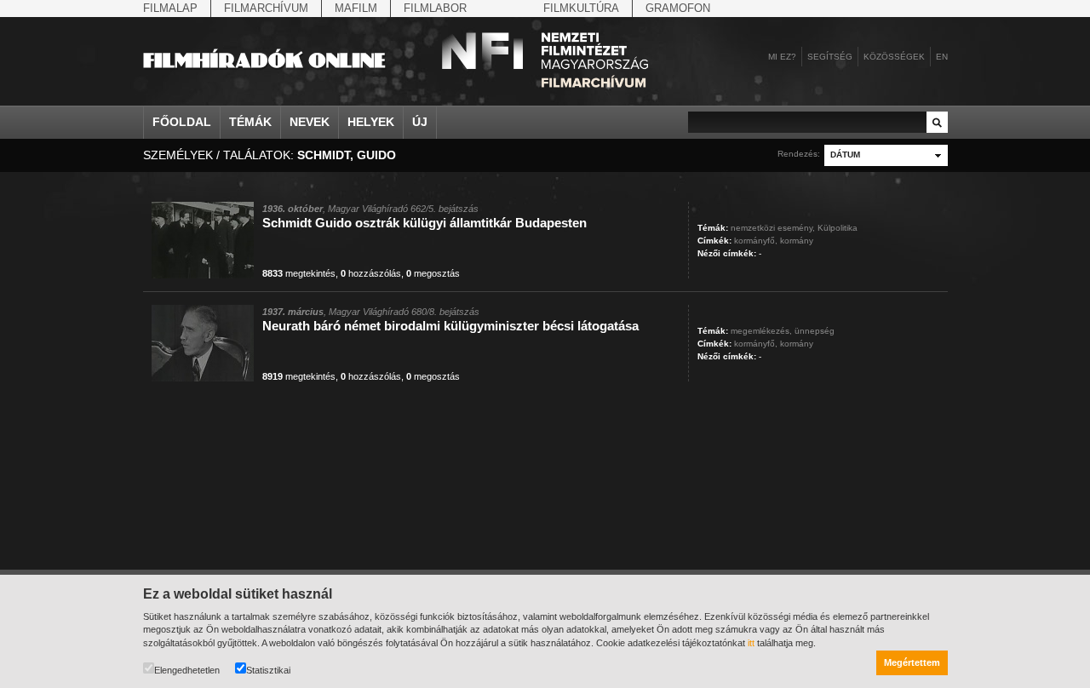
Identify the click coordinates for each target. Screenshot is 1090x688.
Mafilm (356, 8)
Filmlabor (435, 8)
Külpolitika (838, 227)
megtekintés (299, 273)
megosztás (433, 273)
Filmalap (170, 8)
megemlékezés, (761, 330)
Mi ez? (782, 56)
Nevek (310, 122)
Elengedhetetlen (187, 670)
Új (419, 122)
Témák (250, 122)
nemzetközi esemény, (773, 227)
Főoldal (181, 122)
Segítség (829, 56)
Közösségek (894, 56)
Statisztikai (268, 670)
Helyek (370, 122)
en (942, 56)
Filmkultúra (581, 8)
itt (751, 643)
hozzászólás (371, 273)
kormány (796, 240)
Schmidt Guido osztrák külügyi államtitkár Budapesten (424, 222)
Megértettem (912, 662)
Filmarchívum (266, 8)
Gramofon (677, 8)
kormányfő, (755, 240)
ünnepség (815, 330)
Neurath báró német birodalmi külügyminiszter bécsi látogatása (450, 325)
